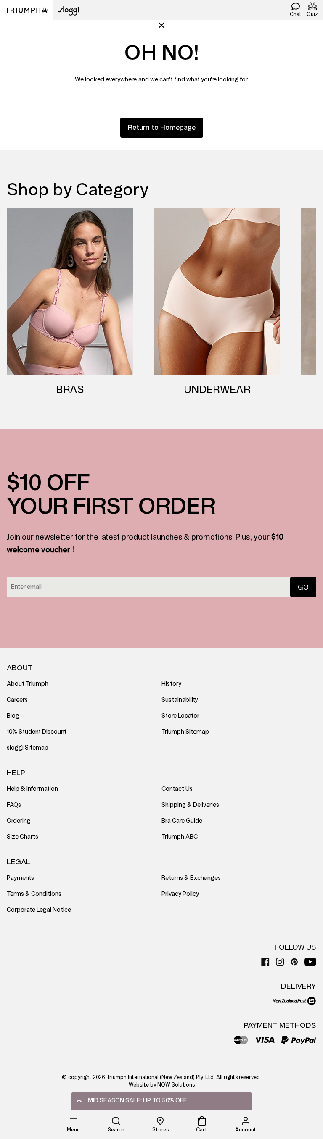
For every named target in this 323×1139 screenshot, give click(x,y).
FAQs (14, 805)
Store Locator (180, 716)
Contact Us (177, 789)
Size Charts (22, 837)
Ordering (19, 821)
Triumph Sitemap (185, 732)
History (171, 684)
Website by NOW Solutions (162, 1085)
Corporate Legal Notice (39, 910)
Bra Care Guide (182, 821)
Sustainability (180, 700)
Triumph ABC (180, 837)
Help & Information (32, 789)
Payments (20, 878)
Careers (17, 700)
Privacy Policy (180, 894)
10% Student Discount (36, 732)
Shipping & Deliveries (190, 805)
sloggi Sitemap (27, 748)
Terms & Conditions (34, 894)
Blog (13, 716)
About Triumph (27, 684)
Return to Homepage (162, 127)
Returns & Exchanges (191, 878)
